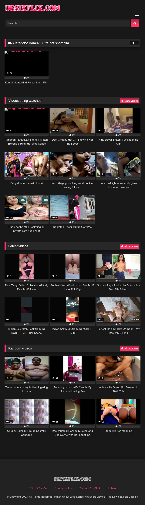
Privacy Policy (63, 488)
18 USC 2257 (38, 488)
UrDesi (111, 488)
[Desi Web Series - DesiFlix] (72, 8)
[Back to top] (133, 493)
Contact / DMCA (89, 488)
